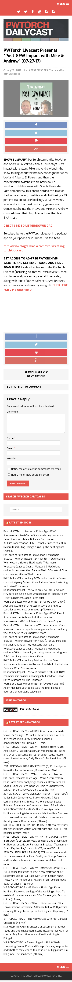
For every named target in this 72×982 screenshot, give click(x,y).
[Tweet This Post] (36, 133)
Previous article (36, 372)
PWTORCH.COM (29, 709)
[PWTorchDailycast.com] (36, 30)
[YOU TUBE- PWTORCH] (39, 12)
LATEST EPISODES (38, 70)
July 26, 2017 (13, 70)
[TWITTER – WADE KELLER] (25, 12)
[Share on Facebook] (36, 125)
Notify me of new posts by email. (30, 475)
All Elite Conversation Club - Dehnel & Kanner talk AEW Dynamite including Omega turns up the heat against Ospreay (34, 547)
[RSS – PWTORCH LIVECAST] (53, 12)
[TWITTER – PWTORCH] (18, 12)
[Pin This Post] (36, 141)
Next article (36, 376)
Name (10, 438)
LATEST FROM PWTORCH (24, 722)
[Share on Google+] (36, 149)
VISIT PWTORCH (16, 700)
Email (10, 448)
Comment (12, 411)
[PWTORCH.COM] (10, 710)
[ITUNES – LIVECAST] (46, 12)
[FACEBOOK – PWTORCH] (32, 12)
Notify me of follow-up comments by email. (36, 469)
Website (11, 458)
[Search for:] (36, 510)
